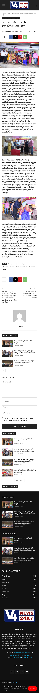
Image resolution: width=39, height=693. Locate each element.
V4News (5, 269)
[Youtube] (27, 672)
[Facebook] (11, 37)
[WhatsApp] (25, 37)
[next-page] (6, 370)
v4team (8, 31)
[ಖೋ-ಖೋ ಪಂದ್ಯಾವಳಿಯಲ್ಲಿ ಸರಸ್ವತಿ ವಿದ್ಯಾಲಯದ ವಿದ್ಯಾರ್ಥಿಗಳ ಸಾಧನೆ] (7, 363)
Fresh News (10, 13)
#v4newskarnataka (21, 266)
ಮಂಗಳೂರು (17, 18)
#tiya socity (20, 264)
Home (4, 13)
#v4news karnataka (8, 266)
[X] (15, 37)
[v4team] (3, 32)
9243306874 (27, 657)
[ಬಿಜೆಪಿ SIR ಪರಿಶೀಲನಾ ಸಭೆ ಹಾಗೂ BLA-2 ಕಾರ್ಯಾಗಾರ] (7, 472)
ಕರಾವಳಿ (11, 18)
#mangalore (11, 264)
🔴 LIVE (32, 688)
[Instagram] (17, 672)
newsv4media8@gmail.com (19, 655)
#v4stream (32, 266)
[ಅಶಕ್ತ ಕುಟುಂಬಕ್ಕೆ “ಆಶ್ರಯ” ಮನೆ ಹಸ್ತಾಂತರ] (7, 343)
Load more (18, 480)
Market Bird (14, 682)
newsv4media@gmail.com (22, 653)
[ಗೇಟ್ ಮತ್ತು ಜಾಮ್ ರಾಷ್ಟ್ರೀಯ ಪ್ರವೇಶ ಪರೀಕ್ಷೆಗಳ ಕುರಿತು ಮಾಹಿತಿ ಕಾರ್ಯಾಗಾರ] (7, 353)
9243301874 (17, 657)
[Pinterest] (20, 37)
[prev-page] (3, 370)
